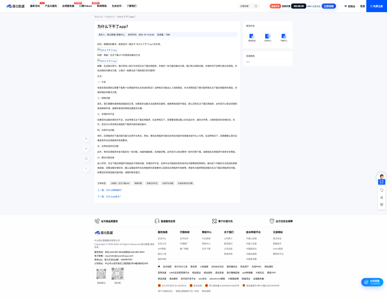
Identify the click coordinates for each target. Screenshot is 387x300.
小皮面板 (204, 266)
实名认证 (162, 243)
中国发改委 (251, 259)
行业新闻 (206, 238)
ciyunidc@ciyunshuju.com (119, 255)
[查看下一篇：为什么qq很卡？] (86, 149)
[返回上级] (86, 169)
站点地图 (167, 266)
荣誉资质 (228, 254)
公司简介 (228, 238)
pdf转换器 (247, 272)
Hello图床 (278, 248)
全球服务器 (69, 4)
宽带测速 (162, 272)
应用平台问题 (167, 183)
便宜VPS (271, 272)
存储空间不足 (152, 183)
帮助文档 (98, 16)
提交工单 (162, 254)
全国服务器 (258, 278)
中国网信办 (251, 248)
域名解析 (173, 278)
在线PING (257, 266)
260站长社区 (217, 266)
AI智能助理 (233, 278)
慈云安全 (277, 238)
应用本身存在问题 (185, 183)
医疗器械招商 (233, 272)
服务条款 (162, 259)
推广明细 (184, 248)
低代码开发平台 (188, 278)
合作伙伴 (184, 238)
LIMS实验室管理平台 (179, 272)
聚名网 (193, 266)
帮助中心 (206, 243)
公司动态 (228, 248)
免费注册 (378, 6)
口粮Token (86, 4)
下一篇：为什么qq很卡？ (110, 196)
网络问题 (138, 183)
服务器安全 (232, 266)
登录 (362, 6)
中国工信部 (251, 243)
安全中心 (162, 238)
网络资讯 (110, 16)
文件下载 (206, 248)
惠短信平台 (278, 254)
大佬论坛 (260, 272)
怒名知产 (244, 266)
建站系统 (219, 272)
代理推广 (184, 243)
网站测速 (162, 278)
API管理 (162, 248)
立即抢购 (329, 6)
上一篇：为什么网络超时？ (110, 190)
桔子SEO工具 (180, 266)
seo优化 (203, 278)
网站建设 (196, 272)
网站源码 (269, 266)
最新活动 (35, 4)
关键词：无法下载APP (120, 183)
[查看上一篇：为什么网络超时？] (86, 139)
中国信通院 (251, 254)
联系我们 (228, 243)
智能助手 (277, 243)
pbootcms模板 (217, 278)
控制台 (351, 6)
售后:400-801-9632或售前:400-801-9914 (125, 252)
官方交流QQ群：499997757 (118, 259)
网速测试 (246, 278)
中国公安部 (251, 238)
